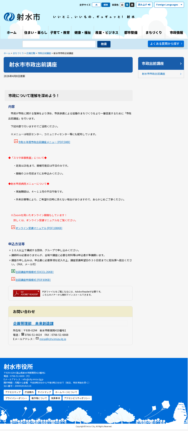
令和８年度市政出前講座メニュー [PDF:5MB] (44, 142)
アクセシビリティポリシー (77, 398)
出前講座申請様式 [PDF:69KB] (33, 280)
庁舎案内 (29, 392)
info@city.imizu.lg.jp (33, 379)
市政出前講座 (44, 53)
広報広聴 (30, 53)
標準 (106, 4)
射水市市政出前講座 (153, 73)
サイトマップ (44, 392)
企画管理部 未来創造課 (33, 323)
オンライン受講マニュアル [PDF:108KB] (39, 228)
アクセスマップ (13, 392)
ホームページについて (66, 392)
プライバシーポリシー (16, 398)
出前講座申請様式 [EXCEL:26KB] (35, 272)
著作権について (39, 398)
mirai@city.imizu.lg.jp (52, 339)
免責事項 (55, 398)
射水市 (22, 16)
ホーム (7, 53)
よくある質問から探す (164, 43)
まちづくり (18, 53)
